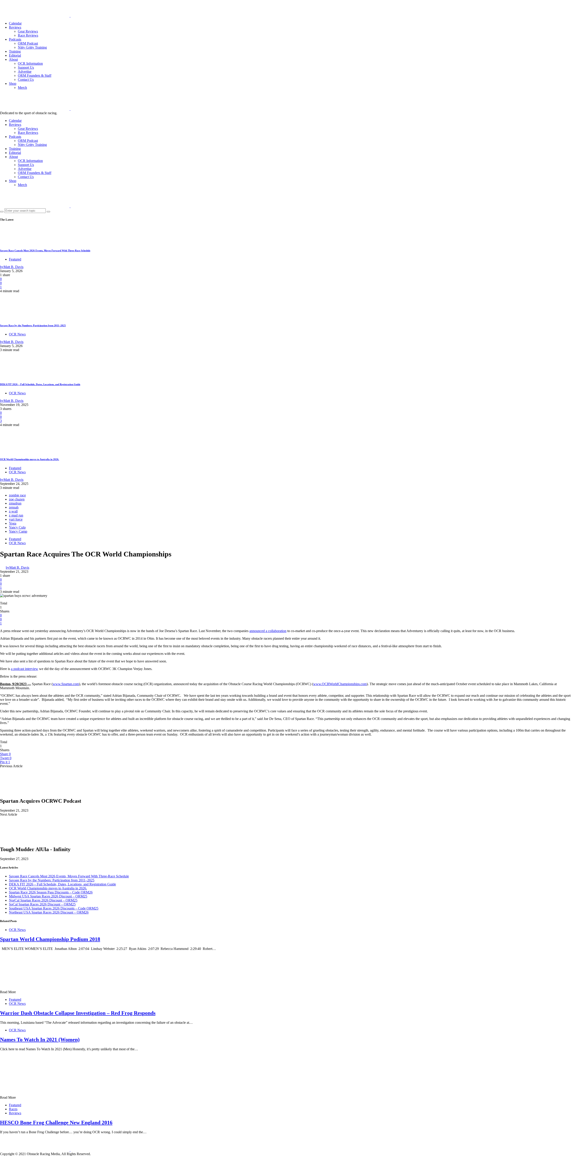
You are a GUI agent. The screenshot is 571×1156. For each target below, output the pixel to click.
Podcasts (15, 39)
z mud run (16, 515)
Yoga (12, 523)
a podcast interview (24, 669)
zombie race (17, 495)
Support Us (26, 67)
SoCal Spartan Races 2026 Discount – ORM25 (42, 904)
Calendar (15, 23)
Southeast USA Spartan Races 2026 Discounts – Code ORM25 (53, 908)
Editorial (15, 55)
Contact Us (26, 79)
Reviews (15, 27)
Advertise (24, 71)
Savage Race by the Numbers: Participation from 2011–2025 (33, 325)
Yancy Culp (17, 527)
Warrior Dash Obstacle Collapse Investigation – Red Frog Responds (77, 1013)
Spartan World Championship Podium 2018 (50, 939)
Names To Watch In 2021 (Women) (40, 1039)
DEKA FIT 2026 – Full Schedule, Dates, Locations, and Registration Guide (40, 384)
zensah (14, 507)
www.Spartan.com (66, 684)
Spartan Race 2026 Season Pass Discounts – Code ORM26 (51, 892)
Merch (22, 87)
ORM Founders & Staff (34, 75)
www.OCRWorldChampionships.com (340, 684)
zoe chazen (17, 499)
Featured (15, 259)
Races (13, 1109)
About (13, 59)
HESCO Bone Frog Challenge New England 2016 (56, 1122)
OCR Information (30, 63)
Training (15, 51)
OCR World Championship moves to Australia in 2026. (29, 459)
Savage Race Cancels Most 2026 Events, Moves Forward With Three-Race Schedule (45, 250)
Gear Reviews (28, 31)
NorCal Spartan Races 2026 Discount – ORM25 (43, 900)
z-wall (13, 511)
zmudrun (15, 503)
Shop (12, 83)
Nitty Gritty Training (32, 47)
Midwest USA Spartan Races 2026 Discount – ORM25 (48, 896)
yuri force (16, 519)
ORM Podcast (28, 43)
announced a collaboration (267, 631)
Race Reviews (28, 35)
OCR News (17, 334)
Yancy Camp (18, 531)
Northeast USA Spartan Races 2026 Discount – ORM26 (49, 912)
